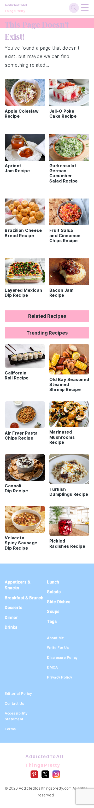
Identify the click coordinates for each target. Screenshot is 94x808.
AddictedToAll (16, 8)
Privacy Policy (59, 677)
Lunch (53, 582)
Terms (10, 729)
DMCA (52, 667)
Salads (54, 591)
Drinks (11, 627)
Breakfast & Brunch (24, 597)
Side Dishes (58, 601)
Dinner (11, 617)
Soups (53, 611)
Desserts (13, 607)
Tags (52, 621)
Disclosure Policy (62, 657)
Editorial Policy (18, 693)
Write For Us (58, 647)
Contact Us (14, 703)
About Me (55, 638)
